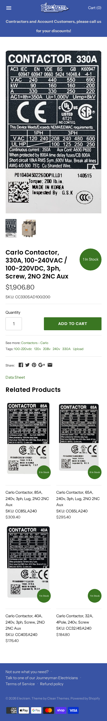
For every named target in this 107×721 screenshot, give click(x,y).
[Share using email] (50, 364)
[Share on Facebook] (21, 364)
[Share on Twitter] (27, 364)
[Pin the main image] (34, 364)
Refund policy (51, 683)
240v (56, 349)
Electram (23, 698)
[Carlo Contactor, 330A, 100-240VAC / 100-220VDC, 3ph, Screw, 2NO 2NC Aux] (53, 132)
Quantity (12, 312)
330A (66, 349)
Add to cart (72, 323)
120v (37, 349)
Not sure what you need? (27, 671)
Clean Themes (58, 698)
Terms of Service (20, 683)
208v (46, 349)
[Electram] (53, 8)
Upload (78, 349)
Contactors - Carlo (34, 343)
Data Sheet (15, 377)
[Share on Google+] (41, 364)
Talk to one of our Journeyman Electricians (41, 677)
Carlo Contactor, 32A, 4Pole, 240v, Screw (74, 622)
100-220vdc (23, 349)
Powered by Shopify (85, 698)
